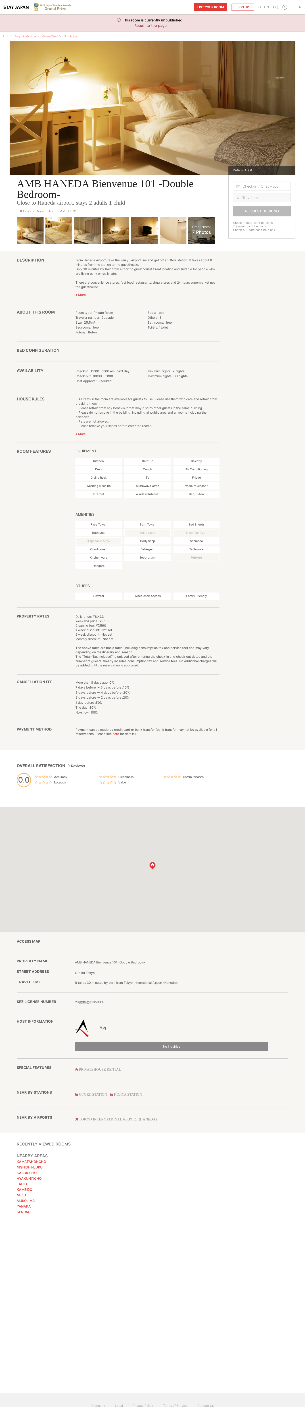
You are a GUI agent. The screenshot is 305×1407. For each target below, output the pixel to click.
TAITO (22, 1184)
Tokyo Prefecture (25, 36)
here (116, 734)
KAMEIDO (24, 1189)
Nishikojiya (70, 36)
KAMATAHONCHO (31, 1162)
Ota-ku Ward (50, 36)
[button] (275, 7)
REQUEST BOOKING (262, 211)
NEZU (21, 1195)
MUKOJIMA (26, 1201)
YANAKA (24, 1206)
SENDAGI (24, 1212)
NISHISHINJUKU (30, 1167)
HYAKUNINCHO (29, 1178)
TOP (5, 36)
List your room (210, 7)
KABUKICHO (27, 1173)
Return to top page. (150, 25)
